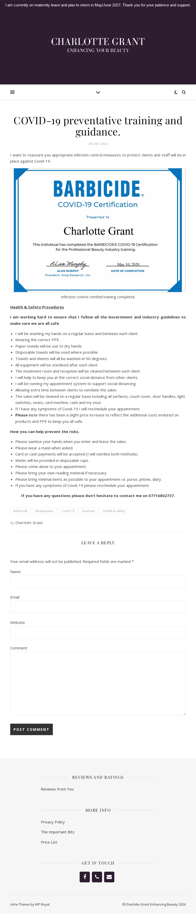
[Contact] (109, 877)
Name (15, 571)
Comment (18, 647)
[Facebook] (85, 877)
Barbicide (21, 511)
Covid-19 (67, 511)
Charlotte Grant (29, 522)
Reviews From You (57, 789)
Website (17, 622)
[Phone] (97, 877)
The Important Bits (58, 831)
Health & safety (114, 511)
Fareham (88, 511)
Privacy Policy (53, 821)
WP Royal (42, 904)
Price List (49, 842)
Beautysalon (44, 511)
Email (14, 597)
